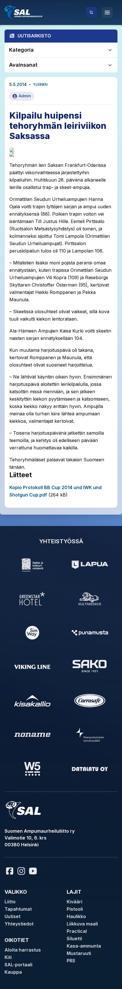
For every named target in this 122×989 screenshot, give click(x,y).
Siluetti (74, 938)
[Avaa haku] (91, 12)
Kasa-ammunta (84, 946)
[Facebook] (10, 871)
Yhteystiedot (19, 924)
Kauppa (13, 972)
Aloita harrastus (23, 950)
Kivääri (74, 901)
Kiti (8, 957)
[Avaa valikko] (107, 12)
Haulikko (76, 916)
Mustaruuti (79, 953)
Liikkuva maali (82, 924)
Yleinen (40, 84)
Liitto (10, 901)
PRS (71, 960)
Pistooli (75, 909)
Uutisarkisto (34, 36)
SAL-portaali (18, 964)
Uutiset (12, 916)
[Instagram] (21, 871)
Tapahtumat (18, 909)
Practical (77, 931)
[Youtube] (34, 871)
